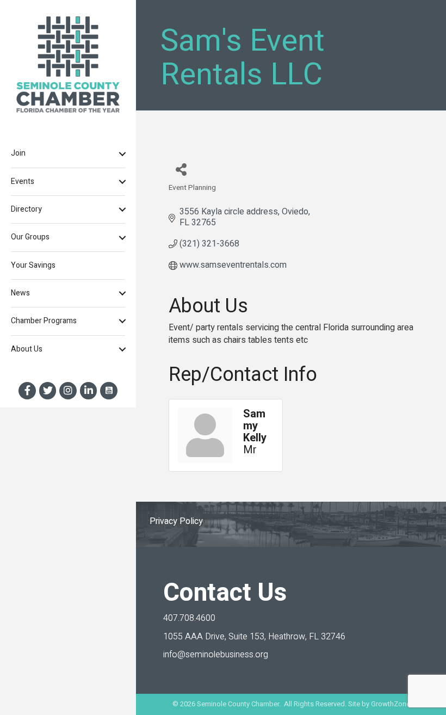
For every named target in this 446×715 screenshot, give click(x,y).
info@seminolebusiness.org (215, 654)
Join (18, 153)
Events (22, 181)
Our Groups (30, 237)
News (20, 293)
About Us (26, 349)
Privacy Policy (176, 521)
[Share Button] (181, 169)
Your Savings (33, 265)
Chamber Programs (44, 320)
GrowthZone (390, 704)
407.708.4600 (189, 618)
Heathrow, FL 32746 (254, 636)
